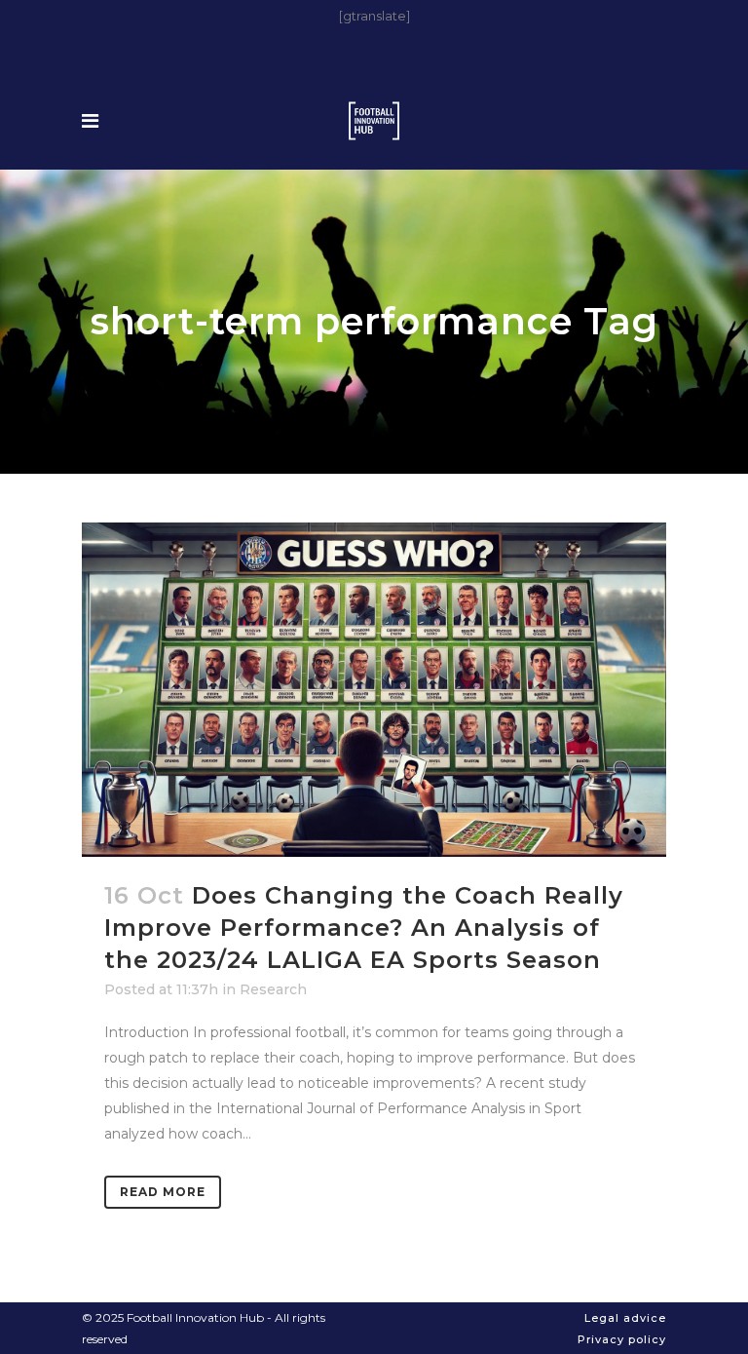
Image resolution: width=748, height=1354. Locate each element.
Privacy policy (622, 1339)
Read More (163, 1191)
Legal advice (625, 1318)
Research (273, 989)
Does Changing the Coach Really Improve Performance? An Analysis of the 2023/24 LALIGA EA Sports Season (363, 927)
